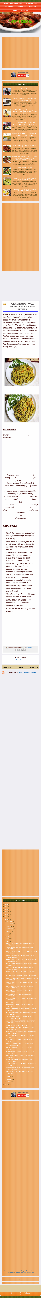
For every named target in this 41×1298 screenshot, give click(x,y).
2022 (6, 904)
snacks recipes (29, 1272)
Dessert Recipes (31, 1271)
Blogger (28, 1293)
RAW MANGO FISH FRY (25, 168)
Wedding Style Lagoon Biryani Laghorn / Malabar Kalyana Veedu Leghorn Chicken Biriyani (25, 111)
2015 (6, 1085)
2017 (6, 916)
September (10, 929)
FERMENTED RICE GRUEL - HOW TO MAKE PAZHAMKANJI (25, 190)
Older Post (34, 667)
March (8, 1076)
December (10, 921)
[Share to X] (20, 650)
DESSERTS (32, 7)
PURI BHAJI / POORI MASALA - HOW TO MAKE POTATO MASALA (24, 178)
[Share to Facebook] (22, 650)
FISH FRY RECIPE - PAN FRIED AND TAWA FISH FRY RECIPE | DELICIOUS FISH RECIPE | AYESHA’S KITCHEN (24, 158)
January (9, 1081)
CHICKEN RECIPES (31, 3)
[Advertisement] (20, 52)
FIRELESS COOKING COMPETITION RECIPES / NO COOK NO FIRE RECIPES (24, 123)
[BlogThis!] (18, 650)
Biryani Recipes (8, 1271)
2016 (6, 919)
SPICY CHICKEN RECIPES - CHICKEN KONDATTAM (24, 146)
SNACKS (16, 10)
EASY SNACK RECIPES (13, 1002)
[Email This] (16, 650)
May (8, 938)
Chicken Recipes (20, 1272)
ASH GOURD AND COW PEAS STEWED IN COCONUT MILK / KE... (18, 1017)
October (9, 926)
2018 (6, 914)
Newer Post (7, 667)
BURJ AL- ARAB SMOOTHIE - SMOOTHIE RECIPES (21, 975)
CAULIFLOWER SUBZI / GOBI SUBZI (16, 1025)
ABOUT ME (24, 10)
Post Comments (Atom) (27, 672)
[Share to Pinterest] (24, 650)
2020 (6, 909)
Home (6, 3)
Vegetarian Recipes (19, 1271)
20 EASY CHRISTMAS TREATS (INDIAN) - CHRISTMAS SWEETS (25, 99)
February (9, 1079)
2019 (6, 911)
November (10, 924)
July (8, 934)
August (9, 931)
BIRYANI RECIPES (16, 3)
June (8, 936)
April (8, 941)
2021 (6, 906)
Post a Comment (20, 660)
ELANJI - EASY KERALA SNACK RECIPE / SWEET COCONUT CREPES (24, 134)
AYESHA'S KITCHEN (20, 21)
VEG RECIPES (21, 7)
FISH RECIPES (10, 7)
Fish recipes (10, 1272)
